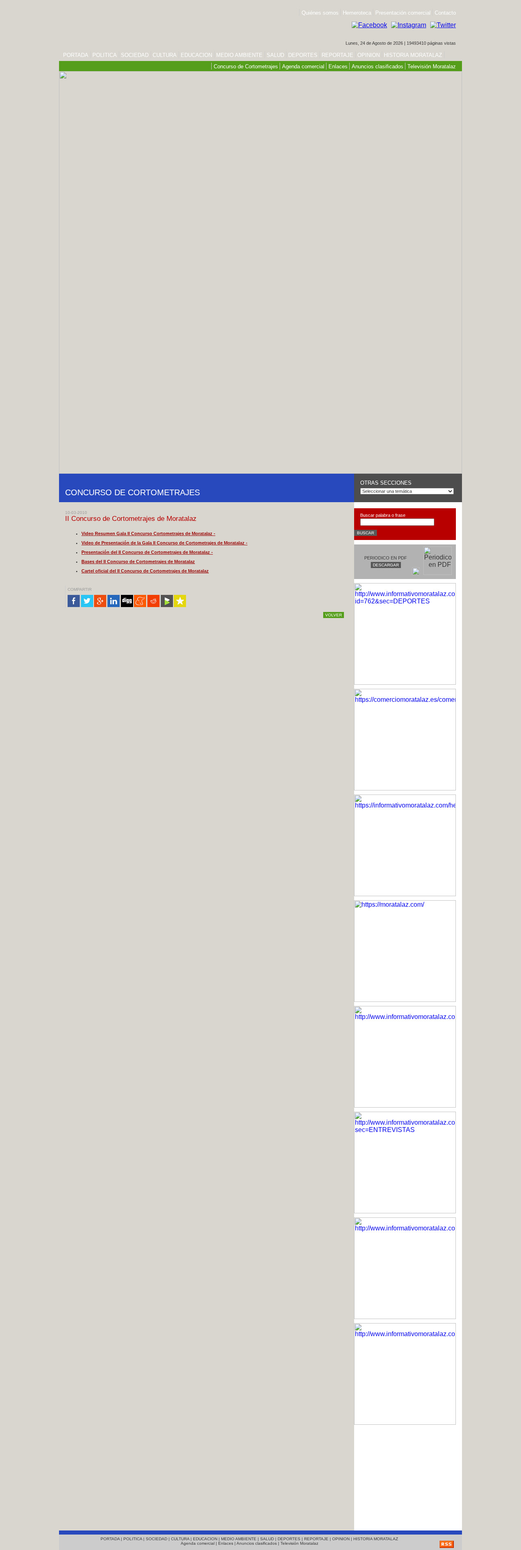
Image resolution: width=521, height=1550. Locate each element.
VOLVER (333, 615)
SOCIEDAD (135, 55)
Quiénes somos (320, 13)
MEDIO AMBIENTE (239, 55)
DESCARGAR (386, 565)
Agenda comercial (303, 66)
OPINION (368, 55)
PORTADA (75, 55)
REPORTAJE (337, 55)
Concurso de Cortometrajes (246, 66)
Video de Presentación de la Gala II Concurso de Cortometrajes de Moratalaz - (164, 542)
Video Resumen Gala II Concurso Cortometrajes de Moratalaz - (148, 533)
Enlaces (338, 66)
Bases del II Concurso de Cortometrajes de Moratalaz (138, 561)
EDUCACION (196, 55)
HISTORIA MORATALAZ (412, 55)
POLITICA (104, 55)
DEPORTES (302, 55)
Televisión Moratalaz (431, 66)
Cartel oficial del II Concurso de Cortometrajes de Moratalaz (145, 570)
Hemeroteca (357, 13)
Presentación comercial (403, 13)
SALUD (275, 55)
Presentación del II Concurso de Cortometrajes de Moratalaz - (147, 552)
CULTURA (165, 55)
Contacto (445, 13)
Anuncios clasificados (377, 66)
